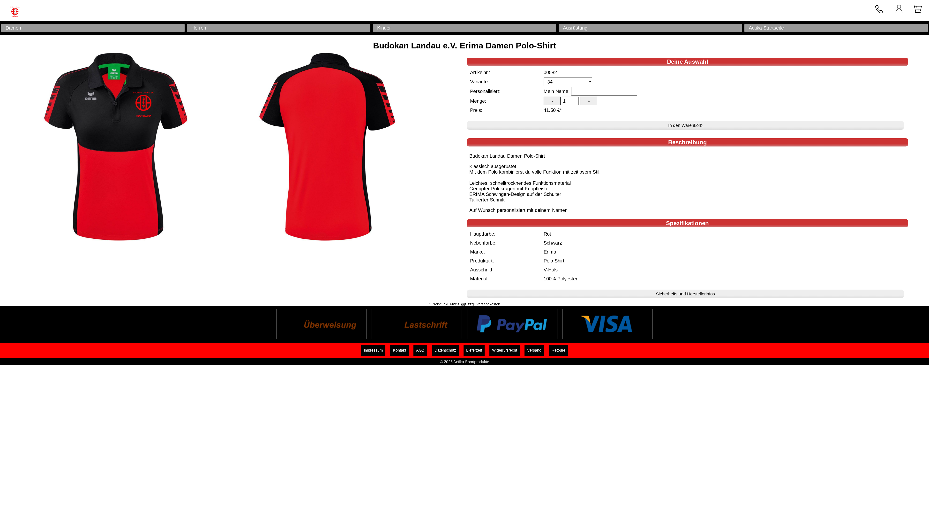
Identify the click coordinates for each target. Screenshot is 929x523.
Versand (534, 350)
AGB (420, 350)
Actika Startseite (766, 28)
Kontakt (399, 350)
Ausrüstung (575, 28)
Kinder (384, 28)
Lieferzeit (474, 350)
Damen (13, 28)
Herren (198, 28)
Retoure (558, 350)
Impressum (373, 350)
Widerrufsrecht (504, 350)
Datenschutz (445, 350)
